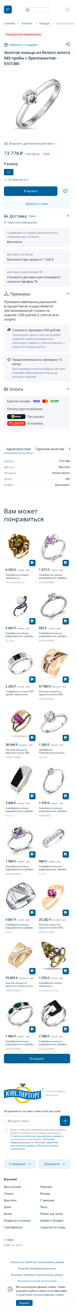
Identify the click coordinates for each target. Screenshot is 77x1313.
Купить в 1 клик (37, 203)
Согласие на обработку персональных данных (36, 1136)
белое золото (61, 473)
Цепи (7, 1207)
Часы (43, 1207)
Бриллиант (62, 485)
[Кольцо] (20, 546)
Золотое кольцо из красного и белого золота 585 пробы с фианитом (20, 984)
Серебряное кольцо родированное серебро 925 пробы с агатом (19, 1043)
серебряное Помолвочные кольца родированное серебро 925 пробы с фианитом (52, 751)
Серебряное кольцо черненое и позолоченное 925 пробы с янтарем (20, 576)
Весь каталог (12, 1186)
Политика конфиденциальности (32, 1141)
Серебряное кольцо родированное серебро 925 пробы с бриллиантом (52, 809)
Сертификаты (13, 1227)
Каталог (10, 1179)
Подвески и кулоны (17, 1220)
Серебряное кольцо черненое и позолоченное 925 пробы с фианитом (53, 984)
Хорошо (24, 1302)
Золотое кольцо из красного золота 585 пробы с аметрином (51, 693)
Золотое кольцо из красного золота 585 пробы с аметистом (51, 926)
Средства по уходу (52, 1227)
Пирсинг (46, 1186)
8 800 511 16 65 (13, 1245)
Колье (8, 1213)
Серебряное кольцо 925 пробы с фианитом (19, 693)
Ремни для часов (51, 1213)
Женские (64, 467)
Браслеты (10, 1200)
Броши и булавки (51, 1220)
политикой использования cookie (41, 1295)
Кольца (45, 1193)
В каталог (37, 1058)
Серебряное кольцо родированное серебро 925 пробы (19, 926)
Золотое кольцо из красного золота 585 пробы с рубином (17, 751)
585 (67, 479)
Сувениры (47, 1200)
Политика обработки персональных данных (34, 1144)
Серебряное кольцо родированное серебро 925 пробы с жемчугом (19, 635)
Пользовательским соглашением (37, 1281)
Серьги (9, 1193)
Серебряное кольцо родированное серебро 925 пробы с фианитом (52, 635)
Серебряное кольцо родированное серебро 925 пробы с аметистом (52, 576)
